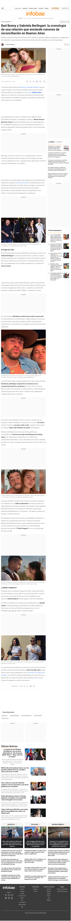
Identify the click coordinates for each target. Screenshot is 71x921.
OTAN (24, 18)
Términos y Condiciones (62, 889)
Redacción (35, 889)
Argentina (24, 8)
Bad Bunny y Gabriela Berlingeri (29, 87)
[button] (2, 8)
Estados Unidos (33, 8)
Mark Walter (34, 18)
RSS (22, 906)
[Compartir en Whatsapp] (27, 81)
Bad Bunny (4, 715)
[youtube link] (6, 898)
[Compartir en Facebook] (30, 81)
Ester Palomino (10, 44)
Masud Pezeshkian (42, 18)
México (22, 898)
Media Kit (49, 900)
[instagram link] (12, 895)
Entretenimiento (6, 21)
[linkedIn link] (12, 898)
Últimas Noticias (22, 904)
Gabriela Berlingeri (14, 715)
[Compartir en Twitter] (33, 81)
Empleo (35, 891)
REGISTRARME (55, 8)
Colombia (40, 8)
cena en (34, 92)
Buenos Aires (5, 718)
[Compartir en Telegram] (40, 81)
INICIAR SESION (65, 8)
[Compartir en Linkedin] (37, 81)
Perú (22, 900)
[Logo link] (35, 13)
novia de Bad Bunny (26, 715)
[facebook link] (6, 895)
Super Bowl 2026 (22, 183)
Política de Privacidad (62, 891)
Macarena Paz (50, 18)
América (22, 889)
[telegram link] (9, 898)
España (46, 8)
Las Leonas (28, 18)
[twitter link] (9, 895)
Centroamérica (22, 902)
